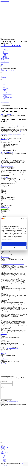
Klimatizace (3, 59)
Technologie (3, 60)
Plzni (18, 134)
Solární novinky (4, 334)
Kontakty (5, 56)
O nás (4, 55)
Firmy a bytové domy (5, 58)
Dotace (4, 49)
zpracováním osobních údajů (12, 348)
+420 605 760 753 (15, 46)
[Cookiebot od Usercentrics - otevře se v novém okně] (21, 218)
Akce (2, 64)
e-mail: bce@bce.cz (9, 464)
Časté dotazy (5, 53)
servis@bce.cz (3, 357)
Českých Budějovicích (5, 134)
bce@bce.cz (5, 46)
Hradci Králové (22, 133)
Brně (20, 134)
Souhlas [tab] (5, 222)
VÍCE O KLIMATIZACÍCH (7, 166)
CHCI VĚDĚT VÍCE (5, 177)
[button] (1, 76)
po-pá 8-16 (3, 448)
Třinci (15, 134)
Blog (4, 51)
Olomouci (3, 133)
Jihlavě (17, 133)
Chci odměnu (3, 44)
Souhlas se (10, 348)
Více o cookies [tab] (23, 222)
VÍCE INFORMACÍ (5, 139)
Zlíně (9, 133)
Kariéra (4, 54)
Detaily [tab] (14, 222)
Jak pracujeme (6, 50)
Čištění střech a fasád (5, 62)
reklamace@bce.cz (4, 363)
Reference (3, 63)
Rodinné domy (4, 57)
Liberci (11, 134)
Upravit (13, 247)
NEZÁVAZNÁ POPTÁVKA (7, 114)
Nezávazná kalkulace (5, 102)
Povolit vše (14, 244)
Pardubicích (13, 133)
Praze (6, 133)
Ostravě (21, 131)
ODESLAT (15, 347)
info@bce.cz (3, 352)
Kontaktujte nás (4, 465)
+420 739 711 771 (4, 353)
